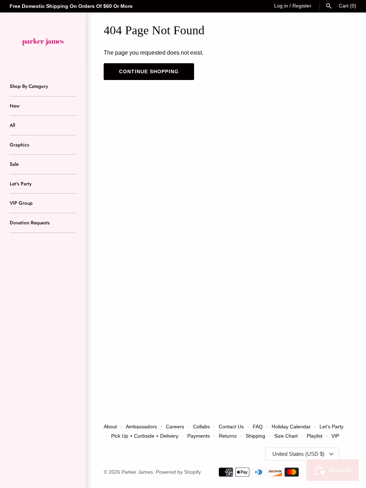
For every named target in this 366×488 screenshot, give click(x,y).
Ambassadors (141, 426)
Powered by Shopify (178, 472)
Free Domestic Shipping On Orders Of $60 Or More (71, 6)
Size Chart (286, 436)
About (110, 426)
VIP (335, 436)
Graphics (19, 144)
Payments (198, 436)
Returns (228, 436)
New (15, 105)
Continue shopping (149, 71)
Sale (14, 164)
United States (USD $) (298, 454)
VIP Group (21, 202)
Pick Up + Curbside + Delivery (144, 436)
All (12, 125)
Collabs (201, 426)
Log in (281, 6)
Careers (175, 426)
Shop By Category (29, 86)
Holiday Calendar (291, 426)
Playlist (314, 436)
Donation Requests (30, 222)
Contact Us (231, 426)
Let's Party (20, 183)
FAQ (258, 426)
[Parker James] (43, 41)
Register (301, 6)
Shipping (256, 436)
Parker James (137, 472)
